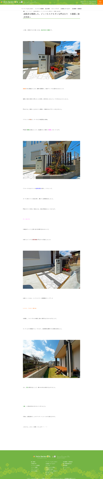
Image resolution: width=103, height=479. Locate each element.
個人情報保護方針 (67, 463)
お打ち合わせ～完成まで (51, 471)
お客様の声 (33, 463)
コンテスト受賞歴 (39, 8)
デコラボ (48, 465)
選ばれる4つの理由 (50, 467)
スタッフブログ (55, 8)
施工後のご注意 (49, 473)
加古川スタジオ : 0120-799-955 (88, 1)
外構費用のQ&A (49, 469)
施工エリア (48, 474)
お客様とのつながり (65, 8)
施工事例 (47, 8)
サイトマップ (66, 467)
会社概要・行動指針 (77, 8)
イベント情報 (34, 467)
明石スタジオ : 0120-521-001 (89, 3)
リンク (64, 469)
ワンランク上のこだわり (27, 8)
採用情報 (65, 465)
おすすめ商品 (34, 471)
